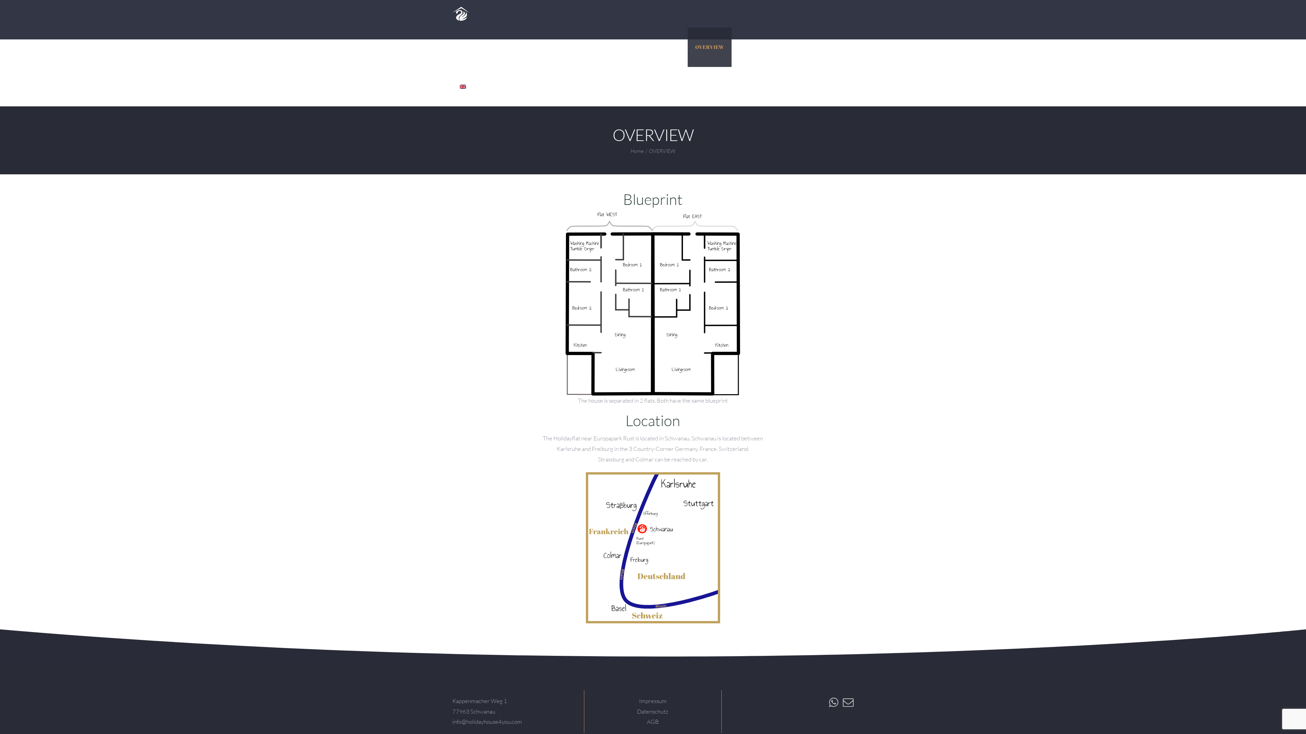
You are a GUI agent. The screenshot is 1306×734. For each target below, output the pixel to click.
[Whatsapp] (833, 702)
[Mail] (848, 702)
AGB (653, 721)
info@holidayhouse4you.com (487, 721)
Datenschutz (652, 711)
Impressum (653, 700)
